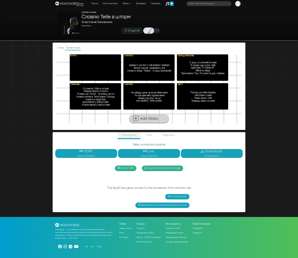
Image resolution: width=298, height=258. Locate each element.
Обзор (61, 48)
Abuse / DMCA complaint (148, 237)
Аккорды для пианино (176, 237)
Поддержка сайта (145, 233)
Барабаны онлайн (175, 233)
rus (92, 246)
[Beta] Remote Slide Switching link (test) (163, 205)
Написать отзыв (143, 242)
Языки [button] (126, 3)
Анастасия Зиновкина (97, 22)
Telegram (197, 233)
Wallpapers (169, 135)
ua (86, 246)
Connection (129, 135)
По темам (124, 237)
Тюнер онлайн (173, 228)
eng (99, 246)
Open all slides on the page (164, 168)
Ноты (121, 233)
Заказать (155, 3)
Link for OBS (127, 168)
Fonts (149, 135)
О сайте (140, 228)
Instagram (197, 228)
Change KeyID (178, 196)
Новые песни (125, 228)
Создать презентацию (177, 242)
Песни (94, 3)
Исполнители (110, 3)
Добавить (141, 3)
